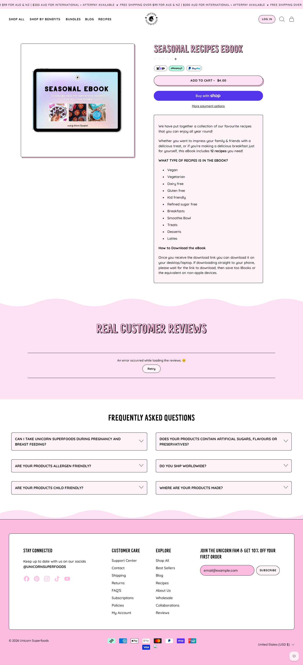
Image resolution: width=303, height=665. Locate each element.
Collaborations (167, 605)
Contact (118, 568)
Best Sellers (165, 568)
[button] (282, 19)
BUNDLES (73, 19)
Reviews (162, 612)
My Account (121, 612)
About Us (163, 590)
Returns (118, 583)
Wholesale (164, 598)
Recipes (162, 583)
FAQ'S (116, 590)
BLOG (89, 19)
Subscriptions (123, 598)
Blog (159, 575)
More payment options (208, 106)
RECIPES (105, 19)
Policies (118, 605)
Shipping (119, 575)
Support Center (124, 560)
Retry (151, 369)
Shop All (162, 560)
